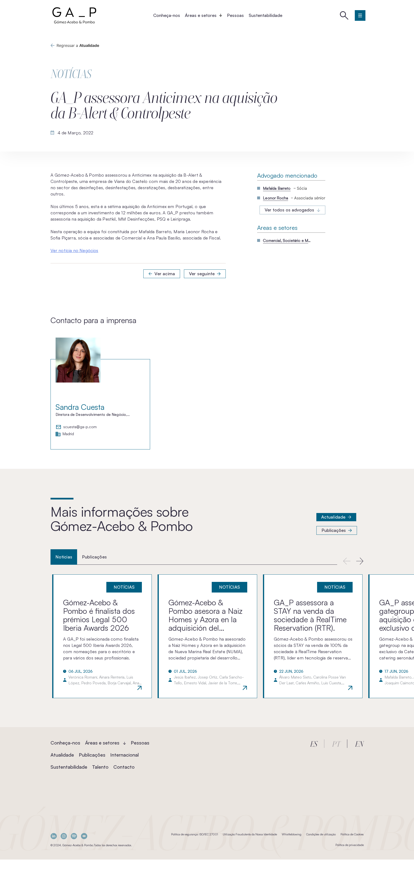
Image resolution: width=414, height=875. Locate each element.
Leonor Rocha (275, 197)
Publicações (333, 530)
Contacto (124, 767)
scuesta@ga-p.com (80, 427)
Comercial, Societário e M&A (287, 240)
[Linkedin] (54, 836)
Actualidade (333, 517)
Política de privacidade (349, 845)
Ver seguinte (202, 273)
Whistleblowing (291, 834)
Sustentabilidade (265, 15)
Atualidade (62, 755)
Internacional (124, 755)
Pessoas (235, 15)
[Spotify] (74, 836)
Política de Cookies (352, 834)
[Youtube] (84, 836)
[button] (360, 560)
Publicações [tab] (94, 556)
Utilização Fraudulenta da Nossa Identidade (250, 834)
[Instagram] (64, 836)
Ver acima (164, 273)
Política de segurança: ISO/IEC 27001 (194, 834)
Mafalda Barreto (277, 188)
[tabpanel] (207, 636)
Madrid (68, 434)
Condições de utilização (321, 834)
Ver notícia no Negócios (74, 250)
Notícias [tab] (63, 556)
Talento (100, 767)
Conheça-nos (166, 15)
